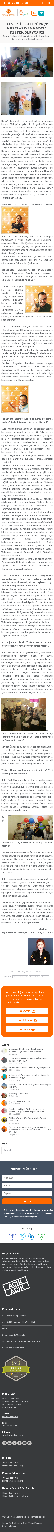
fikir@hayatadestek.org (12, 1481)
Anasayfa (7, 36)
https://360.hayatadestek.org (15, 1496)
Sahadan (45, 977)
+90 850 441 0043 (10, 1416)
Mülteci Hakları (35, 977)
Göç (30, 36)
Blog (15, 36)
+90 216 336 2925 (10, 1426)
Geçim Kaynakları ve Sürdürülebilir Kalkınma (21, 1341)
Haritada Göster (9, 1407)
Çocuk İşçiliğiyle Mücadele (13, 1335)
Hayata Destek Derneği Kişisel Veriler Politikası (22, 1523)
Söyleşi (28, 972)
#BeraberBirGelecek (20, 977)
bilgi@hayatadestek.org (12, 1466)
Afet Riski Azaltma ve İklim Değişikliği (18, 1322)
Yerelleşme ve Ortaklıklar (13, 1348)
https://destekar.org (11, 1493)
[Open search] (42, 3)
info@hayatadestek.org (12, 1435)
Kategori (22, 36)
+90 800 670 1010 (10, 1463)
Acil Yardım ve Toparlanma (14, 1316)
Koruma (5, 1328)
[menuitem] (49, 3)
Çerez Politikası (9, 1526)
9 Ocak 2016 (38, 972)
